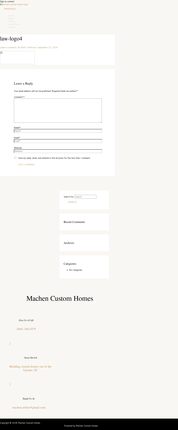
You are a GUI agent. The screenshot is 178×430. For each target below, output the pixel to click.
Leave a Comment (8, 47)
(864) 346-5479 (26, 329)
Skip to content (7, 1)
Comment (19, 97)
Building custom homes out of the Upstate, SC (30, 368)
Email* (17, 137)
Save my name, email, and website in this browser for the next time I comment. (54, 158)
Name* (17, 127)
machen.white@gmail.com (28, 407)
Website (18, 147)
